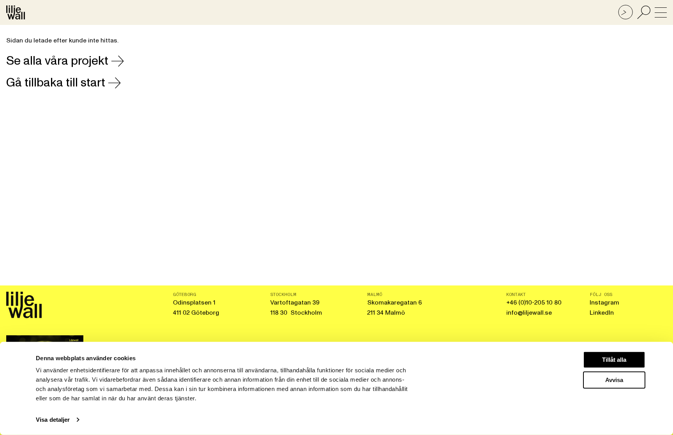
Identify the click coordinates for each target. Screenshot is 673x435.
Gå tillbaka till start (55, 83)
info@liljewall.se (529, 313)
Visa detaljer (53, 419)
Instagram (604, 302)
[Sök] (644, 12)
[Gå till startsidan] (15, 12)
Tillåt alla (614, 359)
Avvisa (614, 379)
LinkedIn (602, 313)
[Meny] (661, 12)
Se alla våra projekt (57, 61)
